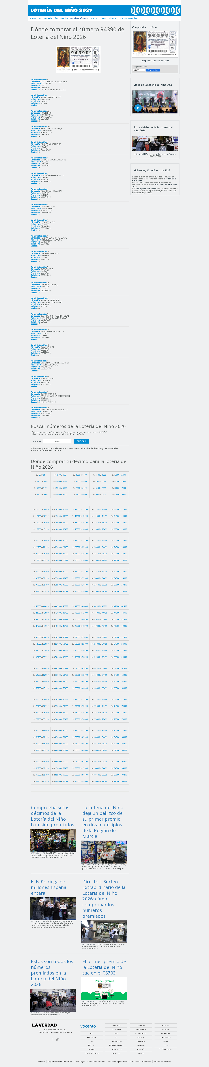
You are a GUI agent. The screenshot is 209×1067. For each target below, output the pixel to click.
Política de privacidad (117, 1062)
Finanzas (140, 1045)
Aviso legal (79, 1062)
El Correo (91, 1045)
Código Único (165, 1037)
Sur (116, 1037)
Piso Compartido (141, 1033)
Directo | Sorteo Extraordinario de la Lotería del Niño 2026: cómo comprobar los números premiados (103, 898)
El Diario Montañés (116, 1045)
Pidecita (165, 1045)
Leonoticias (141, 1025)
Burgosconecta (141, 1029)
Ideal (116, 1033)
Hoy (91, 1041)
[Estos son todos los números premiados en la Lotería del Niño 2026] (54, 1000)
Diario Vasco (116, 1025)
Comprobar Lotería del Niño (155, 60)
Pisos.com (165, 1025)
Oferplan (141, 1053)
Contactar (41, 1062)
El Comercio (116, 1029)
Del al (40, 474)
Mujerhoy (165, 1029)
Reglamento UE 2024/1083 (60, 1062)
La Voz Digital (116, 1049)
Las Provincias (116, 1041)
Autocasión (141, 1049)
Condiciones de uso (96, 1062)
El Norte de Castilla (92, 1053)
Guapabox (141, 1041)
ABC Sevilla (91, 1037)
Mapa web (146, 1062)
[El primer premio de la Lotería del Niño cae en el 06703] (105, 988)
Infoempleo (141, 1037)
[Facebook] (52, 1039)
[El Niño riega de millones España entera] (54, 908)
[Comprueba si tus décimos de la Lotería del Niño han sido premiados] (54, 840)
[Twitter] (57, 1039)
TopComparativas (165, 1049)
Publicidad (134, 1062)
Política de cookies (162, 1062)
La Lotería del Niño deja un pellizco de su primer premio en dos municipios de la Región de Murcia (102, 821)
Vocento (88, 1026)
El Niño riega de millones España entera (48, 887)
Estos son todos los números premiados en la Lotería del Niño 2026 (52, 972)
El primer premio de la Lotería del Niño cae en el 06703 (104, 967)
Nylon (165, 1041)
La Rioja (91, 1049)
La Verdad (44, 1025)
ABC (91, 1033)
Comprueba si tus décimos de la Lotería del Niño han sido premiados (52, 816)
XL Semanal (165, 1033)
